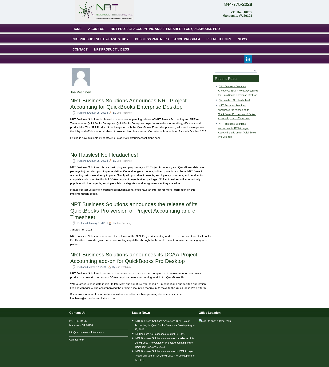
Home (77, 29)
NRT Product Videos (111, 49)
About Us (96, 29)
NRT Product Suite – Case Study (101, 39)
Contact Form (76, 339)
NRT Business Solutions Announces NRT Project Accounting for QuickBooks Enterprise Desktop (238, 90)
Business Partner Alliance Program (167, 39)
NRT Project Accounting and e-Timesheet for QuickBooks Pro (165, 29)
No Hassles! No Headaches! (104, 155)
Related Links (218, 39)
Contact (80, 49)
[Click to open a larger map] (215, 321)
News (242, 39)
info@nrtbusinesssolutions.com (86, 332)
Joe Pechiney (124, 112)
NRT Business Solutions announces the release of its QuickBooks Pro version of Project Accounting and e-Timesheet (133, 210)
